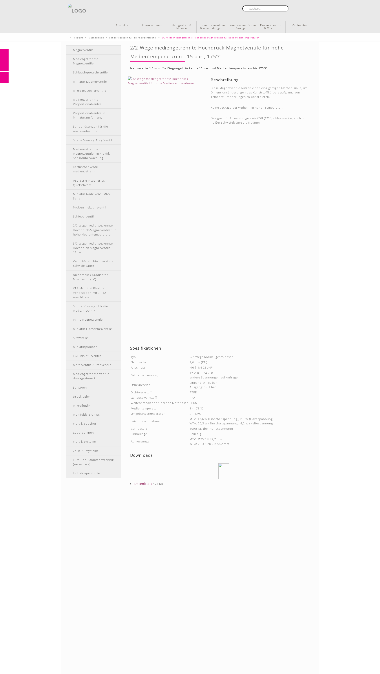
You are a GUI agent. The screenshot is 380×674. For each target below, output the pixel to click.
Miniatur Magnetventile (90, 82)
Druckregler (81, 396)
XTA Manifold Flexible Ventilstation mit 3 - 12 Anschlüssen (89, 292)
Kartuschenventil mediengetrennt (85, 169)
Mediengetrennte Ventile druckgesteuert (91, 376)
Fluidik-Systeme (84, 442)
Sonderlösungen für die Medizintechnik (90, 308)
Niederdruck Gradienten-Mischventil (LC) (91, 277)
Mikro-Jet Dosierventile (89, 91)
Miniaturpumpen (85, 347)
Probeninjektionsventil (89, 207)
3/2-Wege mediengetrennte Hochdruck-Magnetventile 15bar (93, 247)
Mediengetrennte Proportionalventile (87, 102)
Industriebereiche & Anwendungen (212, 27)
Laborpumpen (83, 433)
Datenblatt (143, 484)
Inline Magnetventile (88, 319)
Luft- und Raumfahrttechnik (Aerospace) (93, 462)
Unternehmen (152, 25)
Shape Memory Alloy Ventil (92, 140)
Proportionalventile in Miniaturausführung (89, 115)
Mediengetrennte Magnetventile (85, 61)
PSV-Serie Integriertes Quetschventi (89, 183)
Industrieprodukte (86, 473)
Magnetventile (83, 50)
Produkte (122, 25)
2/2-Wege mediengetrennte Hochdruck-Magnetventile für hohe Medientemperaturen (94, 229)
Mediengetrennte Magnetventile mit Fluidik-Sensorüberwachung (92, 153)
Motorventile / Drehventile (92, 365)
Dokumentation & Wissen (270, 27)
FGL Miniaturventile (87, 356)
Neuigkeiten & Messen (182, 27)
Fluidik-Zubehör (85, 424)
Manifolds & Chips (86, 414)
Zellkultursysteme (86, 451)
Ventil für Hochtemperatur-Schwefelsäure (93, 263)
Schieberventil (83, 216)
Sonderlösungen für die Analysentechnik (90, 128)
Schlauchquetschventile (90, 72)
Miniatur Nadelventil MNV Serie (91, 196)
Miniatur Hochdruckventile (92, 329)
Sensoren (80, 387)
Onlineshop (300, 25)
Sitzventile (80, 338)
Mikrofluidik (81, 405)
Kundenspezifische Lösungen (243, 27)
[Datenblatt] (223, 471)
